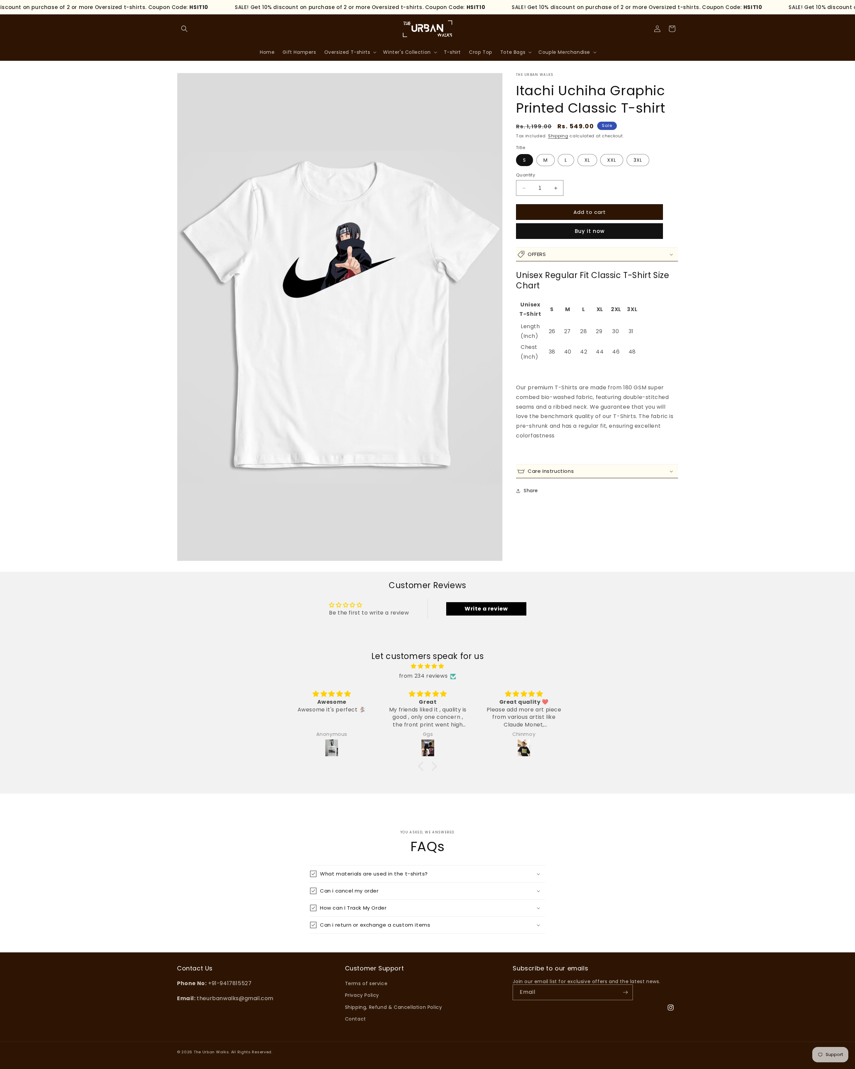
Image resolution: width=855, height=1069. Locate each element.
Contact (355, 1019)
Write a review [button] (486, 609)
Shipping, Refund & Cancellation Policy (393, 1007)
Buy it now (590, 231)
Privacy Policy (362, 995)
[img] (427, 667)
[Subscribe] (625, 992)
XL (587, 160)
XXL (611, 160)
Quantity (525, 175)
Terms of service (366, 983)
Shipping (558, 136)
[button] (184, 28)
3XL (638, 160)
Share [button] (531, 490)
